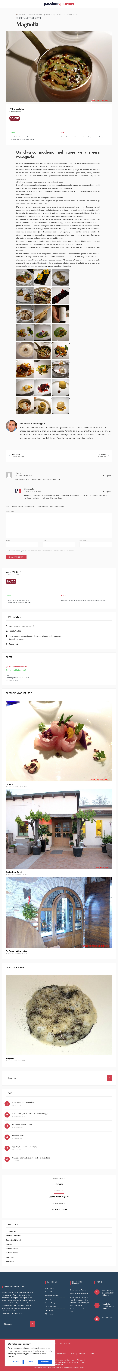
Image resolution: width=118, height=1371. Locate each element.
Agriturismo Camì (14, 872)
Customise (15, 1362)
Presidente (29, 489)
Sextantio (59, 1183)
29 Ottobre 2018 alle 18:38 (23, 475)
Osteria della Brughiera (59, 1196)
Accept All (45, 1362)
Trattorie (9, 1244)
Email (45, 540)
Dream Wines (11, 1231)
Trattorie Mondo (12, 1253)
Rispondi (108, 476)
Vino (72, 1354)
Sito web (83, 540)
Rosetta (83, 1290)
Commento (10, 511)
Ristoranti (61, 1354)
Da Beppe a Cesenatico (16, 951)
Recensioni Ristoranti (13, 1240)
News (92, 1354)
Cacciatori (84, 1294)
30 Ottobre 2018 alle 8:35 (32, 491)
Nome (9, 540)
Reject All (30, 1362)
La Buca (9, 784)
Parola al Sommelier (13, 1236)
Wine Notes (10, 1261)
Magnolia (10, 1058)
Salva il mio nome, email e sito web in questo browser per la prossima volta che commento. (42, 551)
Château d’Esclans (59, 1209)
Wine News (10, 1257)
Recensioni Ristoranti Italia (68, 15)
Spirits (82, 1354)
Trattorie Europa (12, 1249)
